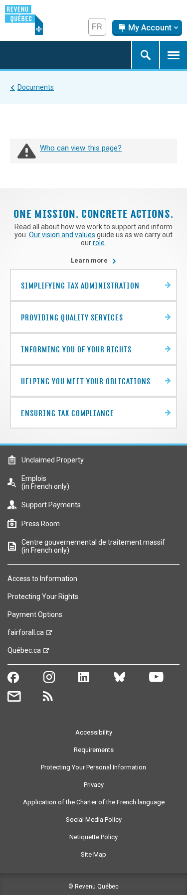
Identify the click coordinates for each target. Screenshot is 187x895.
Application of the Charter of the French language (94, 802)
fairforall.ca (25, 634)
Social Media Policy (94, 819)
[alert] (147, 28)
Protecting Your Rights (42, 596)
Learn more (94, 260)
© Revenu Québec (93, 886)
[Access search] (145, 55)
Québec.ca (24, 652)
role (99, 243)
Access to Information (42, 579)
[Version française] (97, 27)
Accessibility (93, 732)
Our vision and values (62, 235)
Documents (35, 87)
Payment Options (34, 614)
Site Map (93, 854)
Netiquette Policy (93, 837)
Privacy (94, 784)
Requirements (94, 749)
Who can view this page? (81, 148)
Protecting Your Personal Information (93, 767)
